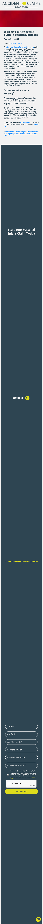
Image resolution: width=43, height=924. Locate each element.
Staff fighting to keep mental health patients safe (20, 135)
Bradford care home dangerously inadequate (21, 132)
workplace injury (26, 122)
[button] (38, 919)
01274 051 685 (17, 398)
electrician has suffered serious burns (20, 47)
